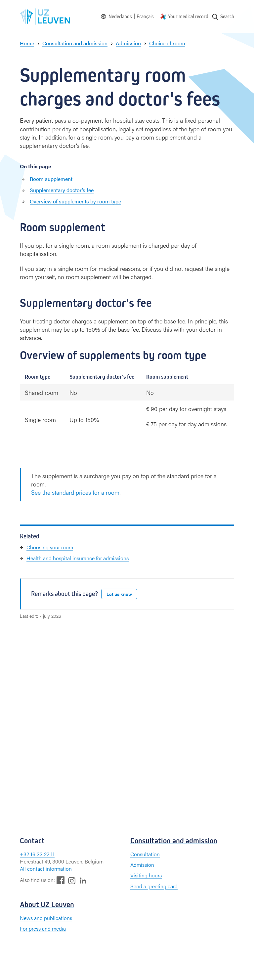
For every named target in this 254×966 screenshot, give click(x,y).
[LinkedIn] (83, 880)
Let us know (119, 594)
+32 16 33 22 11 (37, 854)
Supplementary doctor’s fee (62, 190)
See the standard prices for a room (75, 492)
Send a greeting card (154, 886)
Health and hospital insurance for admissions (77, 558)
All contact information (46, 868)
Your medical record (188, 16)
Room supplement (51, 179)
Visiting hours (146, 875)
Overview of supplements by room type (75, 201)
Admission (142, 864)
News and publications (46, 918)
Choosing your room (49, 547)
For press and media (43, 928)
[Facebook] (60, 880)
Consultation (145, 854)
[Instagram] (72, 880)
